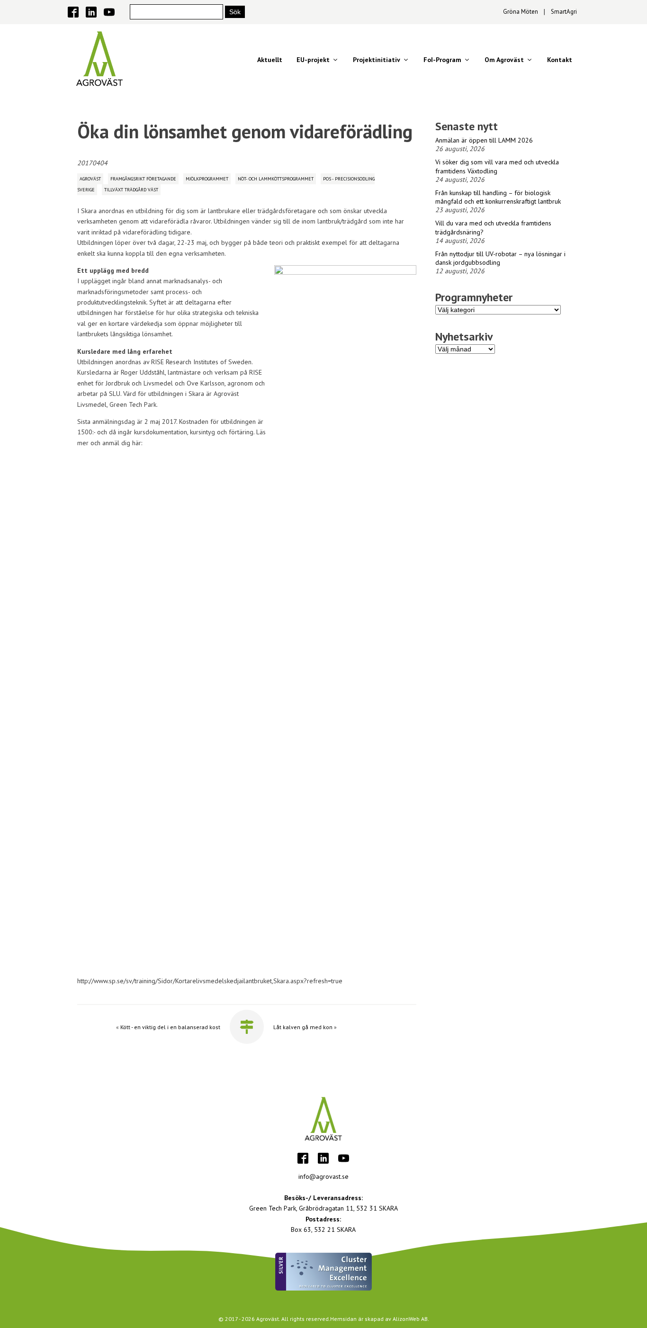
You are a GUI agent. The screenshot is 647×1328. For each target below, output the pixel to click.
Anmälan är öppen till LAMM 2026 (484, 140)
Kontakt (559, 59)
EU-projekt (313, 59)
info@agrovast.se (323, 1176)
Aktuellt (269, 59)
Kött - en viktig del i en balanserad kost (170, 1027)
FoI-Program (442, 59)
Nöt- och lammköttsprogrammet (276, 179)
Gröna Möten (520, 12)
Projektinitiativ (376, 59)
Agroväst (90, 179)
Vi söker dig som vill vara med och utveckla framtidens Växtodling (497, 166)
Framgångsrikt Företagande (143, 179)
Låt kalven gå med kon (302, 1027)
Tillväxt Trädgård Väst (131, 190)
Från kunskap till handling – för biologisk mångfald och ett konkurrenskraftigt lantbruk (498, 197)
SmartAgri (564, 12)
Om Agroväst (504, 59)
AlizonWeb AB (410, 1318)
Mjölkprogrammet (207, 179)
